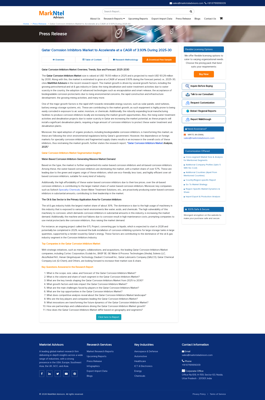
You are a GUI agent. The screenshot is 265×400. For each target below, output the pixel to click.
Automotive (140, 356)
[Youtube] (66, 373)
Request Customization (202, 102)
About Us (95, 18)
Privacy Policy (199, 394)
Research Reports (113, 18)
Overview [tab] (59, 59)
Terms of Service (218, 394)
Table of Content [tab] (93, 59)
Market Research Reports (100, 351)
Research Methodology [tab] (126, 59)
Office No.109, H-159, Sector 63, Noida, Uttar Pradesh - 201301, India (202, 376)
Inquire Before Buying (201, 86)
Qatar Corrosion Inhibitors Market (145, 143)
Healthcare (140, 361)
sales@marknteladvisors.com (188, 3)
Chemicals (139, 375)
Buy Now (204, 74)
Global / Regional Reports (203, 111)
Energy (138, 371)
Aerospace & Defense (146, 351)
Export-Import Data (162, 18)
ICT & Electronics (143, 366)
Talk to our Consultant (201, 94)
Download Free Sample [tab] (160, 59)
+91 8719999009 (216, 3)
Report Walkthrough (200, 119)
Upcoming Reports (138, 18)
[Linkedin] (41, 373)
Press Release (183, 18)
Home (26, 24)
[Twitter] (58, 373)
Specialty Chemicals (69, 189)
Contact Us (210, 18)
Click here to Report (108, 317)
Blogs (197, 18)
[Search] (191, 11)
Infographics (93, 366)
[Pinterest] (74, 373)
